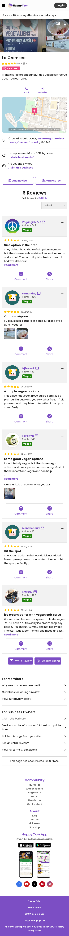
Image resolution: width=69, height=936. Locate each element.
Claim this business (20, 167)
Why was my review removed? (21, 685)
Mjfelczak (28, 368)
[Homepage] (18, 5)
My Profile (34, 784)
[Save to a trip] (58, 23)
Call (26, 92)
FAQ (34, 815)
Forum (34, 796)
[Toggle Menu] (3, 5)
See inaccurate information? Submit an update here (31, 727)
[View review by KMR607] (12, 596)
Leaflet (13, 129)
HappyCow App (34, 834)
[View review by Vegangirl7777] (12, 226)
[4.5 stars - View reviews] (9, 63)
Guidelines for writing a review (20, 692)
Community (34, 780)
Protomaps (22, 129)
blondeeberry (31, 528)
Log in (61, 5)
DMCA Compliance (34, 914)
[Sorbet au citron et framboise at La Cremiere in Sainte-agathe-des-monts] (57, 27)
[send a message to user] (44, 222)
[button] (34, 111)
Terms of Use (34, 907)
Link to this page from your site (21, 736)
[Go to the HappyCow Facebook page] (19, 884)
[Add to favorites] (65, 23)
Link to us (34, 823)
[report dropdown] (62, 222)
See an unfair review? (15, 743)
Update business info (21, 157)
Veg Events (34, 792)
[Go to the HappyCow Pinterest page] (42, 884)
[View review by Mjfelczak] (12, 372)
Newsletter (34, 800)
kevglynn (28, 436)
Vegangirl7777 (31, 222)
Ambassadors (34, 788)
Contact (35, 819)
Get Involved (34, 804)
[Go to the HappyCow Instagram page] (50, 884)
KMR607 (43, 198)
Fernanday (29, 293)
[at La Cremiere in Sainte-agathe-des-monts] (57, 44)
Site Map (34, 827)
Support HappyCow (34, 920)
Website (42, 92)
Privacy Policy (34, 901)
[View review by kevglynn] (12, 440)
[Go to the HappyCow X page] (34, 884)
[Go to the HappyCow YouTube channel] (27, 884)
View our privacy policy (16, 699)
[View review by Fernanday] (12, 297)
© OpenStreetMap (38, 129)
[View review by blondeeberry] (12, 532)
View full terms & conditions (19, 750)
